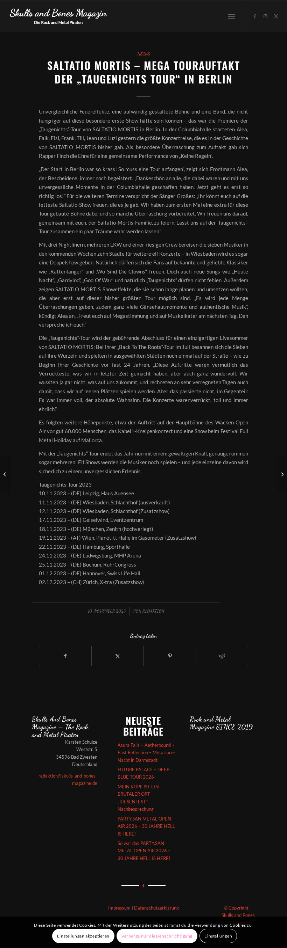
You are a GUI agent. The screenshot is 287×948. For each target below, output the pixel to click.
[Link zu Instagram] (265, 16)
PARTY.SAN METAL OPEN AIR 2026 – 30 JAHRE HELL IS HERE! (146, 826)
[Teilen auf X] (118, 656)
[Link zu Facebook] (255, 16)
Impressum (119, 908)
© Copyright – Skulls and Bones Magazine (238, 915)
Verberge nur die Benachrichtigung (156, 936)
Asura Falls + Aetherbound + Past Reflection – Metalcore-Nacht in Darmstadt (146, 752)
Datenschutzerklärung (156, 908)
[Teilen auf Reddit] (222, 656)
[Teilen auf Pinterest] (170, 656)
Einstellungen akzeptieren (83, 936)
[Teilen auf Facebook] (65, 656)
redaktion (153, 610)
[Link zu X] (276, 16)
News (143, 54)
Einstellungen (218, 936)
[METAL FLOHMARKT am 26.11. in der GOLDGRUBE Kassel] (5, 474)
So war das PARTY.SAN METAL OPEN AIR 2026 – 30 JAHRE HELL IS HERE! (144, 850)
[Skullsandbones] (59, 16)
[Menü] (231, 16)
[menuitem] (231, 16)
